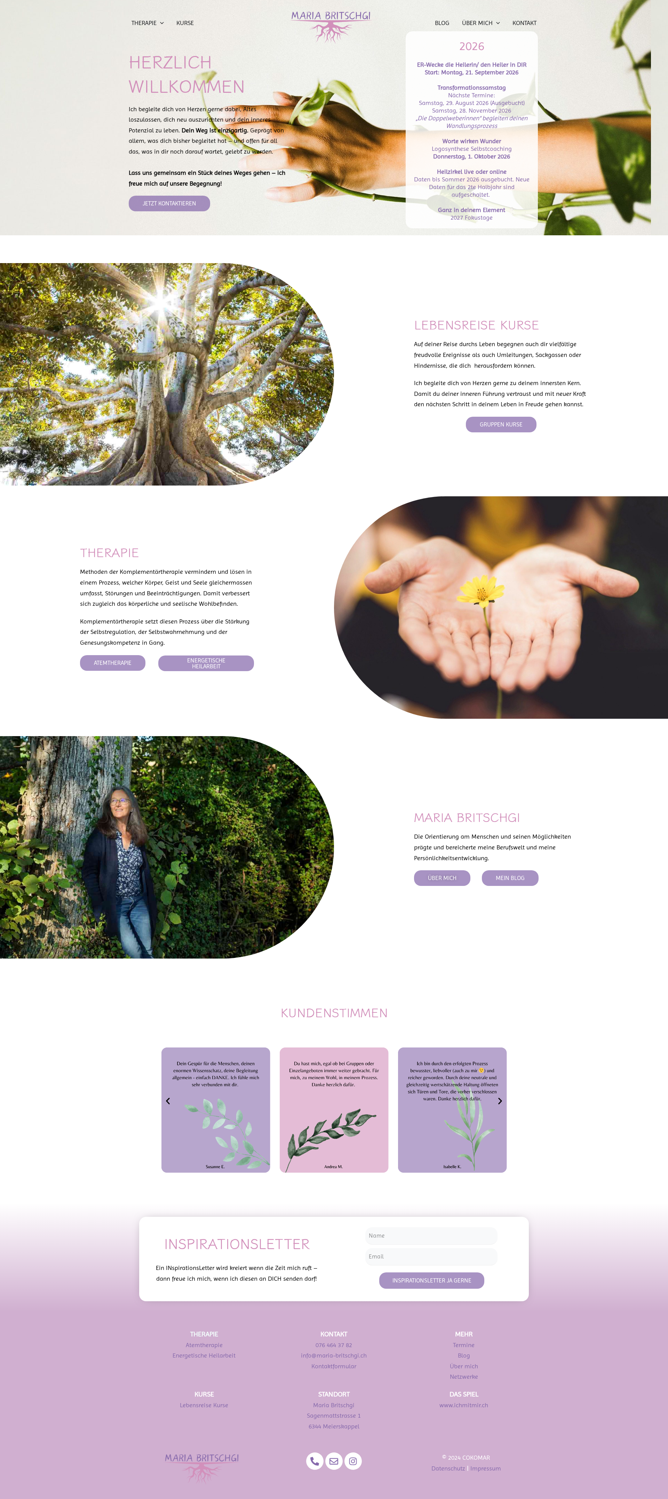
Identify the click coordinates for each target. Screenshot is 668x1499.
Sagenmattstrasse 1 (334, 1415)
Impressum (485, 1468)
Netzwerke (464, 1376)
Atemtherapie (204, 1345)
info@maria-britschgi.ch (334, 1355)
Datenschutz (448, 1468)
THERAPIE (144, 22)
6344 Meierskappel (334, 1426)
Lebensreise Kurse (204, 1405)
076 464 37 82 (334, 1345)
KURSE (185, 22)
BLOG (442, 22)
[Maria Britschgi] (331, 26)
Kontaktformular (333, 1366)
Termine (464, 1345)
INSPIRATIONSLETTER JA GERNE (431, 1280)
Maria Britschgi (334, 1405)
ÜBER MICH (477, 22)
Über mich (464, 1366)
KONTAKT (524, 22)
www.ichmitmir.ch (463, 1405)
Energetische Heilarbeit (204, 1355)
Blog (464, 1355)
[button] (160, 23)
